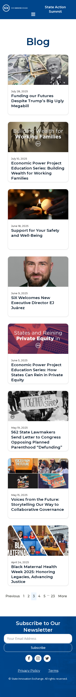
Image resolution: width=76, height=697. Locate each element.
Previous (12, 596)
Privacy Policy (29, 671)
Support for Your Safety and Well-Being (35, 233)
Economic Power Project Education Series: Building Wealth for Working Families (37, 171)
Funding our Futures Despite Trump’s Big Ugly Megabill (37, 100)
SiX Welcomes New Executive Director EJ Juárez (32, 302)
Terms (53, 671)
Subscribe (38, 647)
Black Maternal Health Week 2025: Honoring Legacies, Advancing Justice (34, 574)
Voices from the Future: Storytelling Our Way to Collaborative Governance (37, 504)
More (62, 596)
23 (53, 596)
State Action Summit (55, 9)
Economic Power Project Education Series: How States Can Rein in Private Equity (37, 372)
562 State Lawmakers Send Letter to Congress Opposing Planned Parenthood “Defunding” (36, 440)
